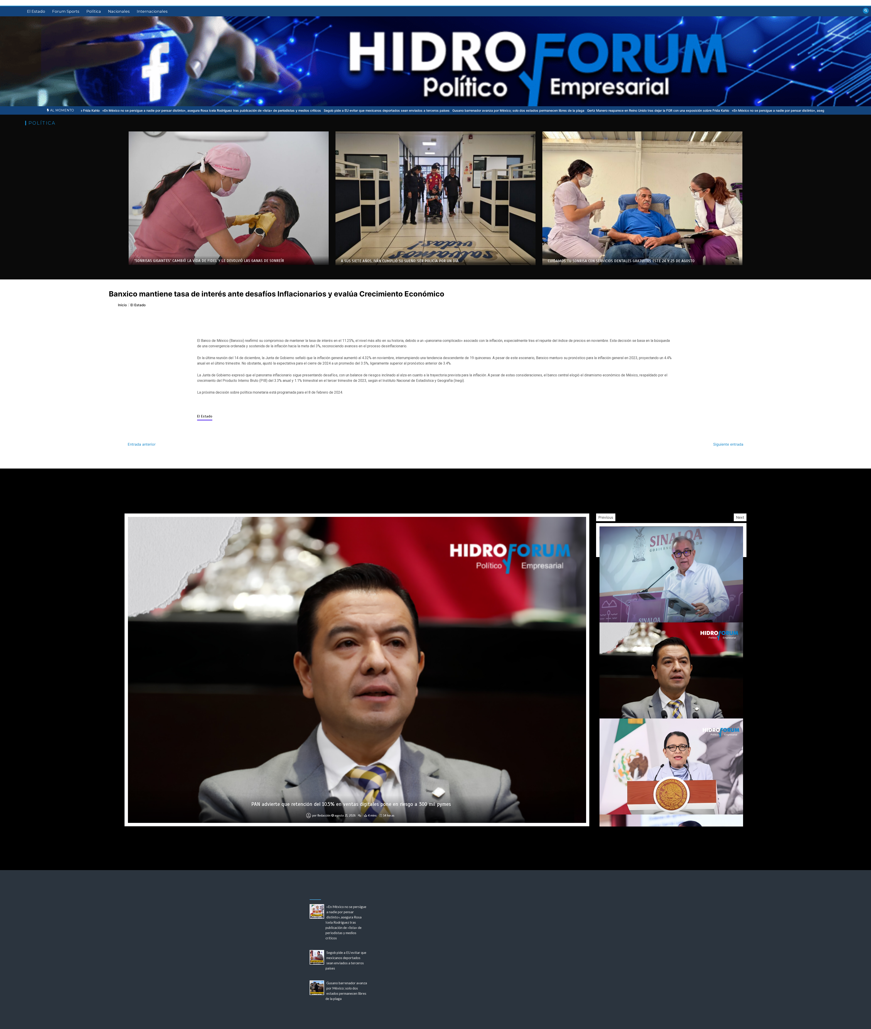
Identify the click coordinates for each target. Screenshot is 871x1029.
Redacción (324, 815)
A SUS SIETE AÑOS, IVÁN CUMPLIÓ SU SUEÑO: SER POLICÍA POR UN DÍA (400, 261)
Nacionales (119, 11)
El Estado (36, 11)
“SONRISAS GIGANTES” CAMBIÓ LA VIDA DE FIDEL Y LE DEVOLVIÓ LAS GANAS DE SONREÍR (209, 260)
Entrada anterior (142, 444)
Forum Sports (65, 11)
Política (93, 11)
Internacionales (152, 11)
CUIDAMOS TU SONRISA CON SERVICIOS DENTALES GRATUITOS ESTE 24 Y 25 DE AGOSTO (621, 261)
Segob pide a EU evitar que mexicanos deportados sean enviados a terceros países (167, 110)
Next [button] (740, 517)
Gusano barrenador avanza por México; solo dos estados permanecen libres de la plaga (299, 110)
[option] (167, 110)
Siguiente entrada (728, 444)
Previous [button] (605, 517)
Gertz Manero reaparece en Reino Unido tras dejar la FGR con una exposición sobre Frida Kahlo (438, 110)
